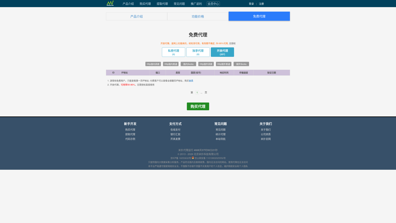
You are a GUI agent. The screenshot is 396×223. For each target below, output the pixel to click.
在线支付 (175, 129)
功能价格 (198, 16)
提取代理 (162, 3)
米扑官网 (266, 139)
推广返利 (196, 3)
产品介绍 (128, 3)
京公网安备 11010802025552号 (210, 158)
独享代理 (198, 52)
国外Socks (241, 64)
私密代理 (173, 52)
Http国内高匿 (153, 64)
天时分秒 (206, 150)
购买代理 (145, 3)
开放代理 (222, 52)
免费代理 (259, 16)
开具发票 (175, 139)
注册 (261, 3)
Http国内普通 (170, 64)
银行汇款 (175, 134)
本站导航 (221, 139)
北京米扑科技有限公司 (206, 154)
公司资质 (266, 134)
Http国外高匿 (206, 64)
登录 (251, 3)
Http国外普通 (223, 64)
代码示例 (130, 139)
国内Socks (188, 64)
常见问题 (179, 3)
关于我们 (266, 129)
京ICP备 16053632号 (180, 158)
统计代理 (221, 134)
